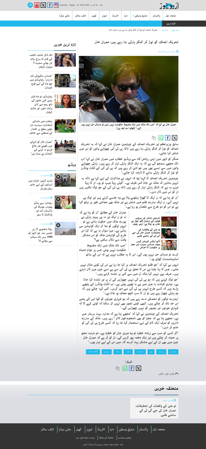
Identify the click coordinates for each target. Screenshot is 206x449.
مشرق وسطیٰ (141, 16)
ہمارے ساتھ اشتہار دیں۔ (85, 437)
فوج (151, 352)
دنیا (126, 16)
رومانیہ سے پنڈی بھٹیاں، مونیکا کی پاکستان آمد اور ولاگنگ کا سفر (43, 209)
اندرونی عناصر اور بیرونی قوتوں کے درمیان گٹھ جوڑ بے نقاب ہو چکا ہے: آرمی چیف (145, 221)
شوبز (104, 16)
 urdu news (93, 352)
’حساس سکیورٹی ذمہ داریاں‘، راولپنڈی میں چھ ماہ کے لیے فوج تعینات (41, 82)
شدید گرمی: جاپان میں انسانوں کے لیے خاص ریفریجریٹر (40, 185)
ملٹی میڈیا (64, 16)
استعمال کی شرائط (106, 437)
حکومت (128, 352)
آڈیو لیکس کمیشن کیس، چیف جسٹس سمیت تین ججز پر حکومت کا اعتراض (145, 244)
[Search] (30, 5)
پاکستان (156, 16)
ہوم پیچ (175, 30)
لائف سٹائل (80, 16)
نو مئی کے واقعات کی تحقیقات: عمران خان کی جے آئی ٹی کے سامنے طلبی (146, 233)
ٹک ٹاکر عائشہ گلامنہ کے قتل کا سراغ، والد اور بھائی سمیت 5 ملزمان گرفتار (40, 61)
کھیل (94, 16)
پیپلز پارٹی (106, 352)
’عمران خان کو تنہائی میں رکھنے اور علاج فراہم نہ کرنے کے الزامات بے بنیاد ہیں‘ (41, 148)
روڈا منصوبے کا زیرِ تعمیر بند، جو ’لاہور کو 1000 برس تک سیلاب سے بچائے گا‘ (40, 235)
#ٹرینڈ (115, 16)
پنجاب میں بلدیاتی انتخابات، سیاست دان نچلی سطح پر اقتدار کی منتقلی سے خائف (41, 127)
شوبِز (89, 429)
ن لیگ (117, 352)
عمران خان (173, 352)
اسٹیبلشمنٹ (140, 352)
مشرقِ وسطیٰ (126, 429)
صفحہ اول (171, 16)
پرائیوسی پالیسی (124, 437)
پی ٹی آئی (161, 352)
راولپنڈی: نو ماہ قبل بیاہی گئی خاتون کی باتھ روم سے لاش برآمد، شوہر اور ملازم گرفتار (41, 104)
